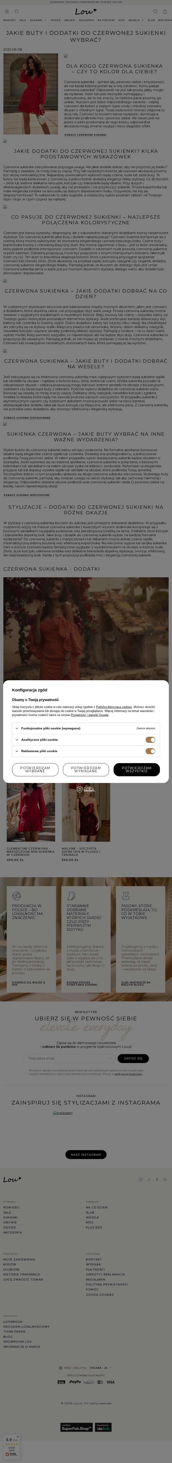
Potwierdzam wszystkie (137, 769)
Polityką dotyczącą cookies (114, 706)
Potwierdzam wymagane (86, 769)
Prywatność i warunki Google (89, 714)
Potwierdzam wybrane (35, 769)
